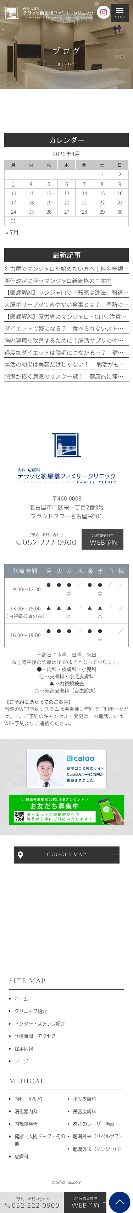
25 (31, 211)
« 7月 (12, 232)
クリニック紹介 (31, 1011)
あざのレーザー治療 (94, 1123)
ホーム (21, 998)
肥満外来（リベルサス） (98, 1136)
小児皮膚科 (84, 1098)
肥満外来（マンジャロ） (98, 1149)
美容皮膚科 (84, 1111)
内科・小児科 (28, 1098)
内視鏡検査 (26, 1123)
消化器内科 (26, 1111)
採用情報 (24, 1048)
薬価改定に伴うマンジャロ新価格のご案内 (58, 280)
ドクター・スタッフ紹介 (40, 1023)
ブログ (21, 1061)
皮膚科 (21, 1156)
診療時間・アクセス (35, 1036)
